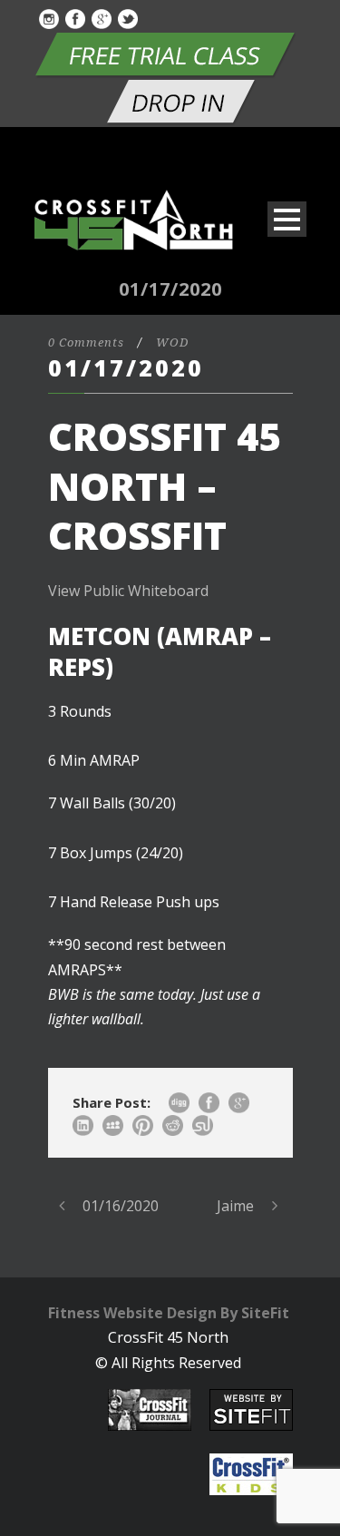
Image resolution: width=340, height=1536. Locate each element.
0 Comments (86, 342)
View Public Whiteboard (128, 591)
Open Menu (286, 219)
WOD (172, 342)
